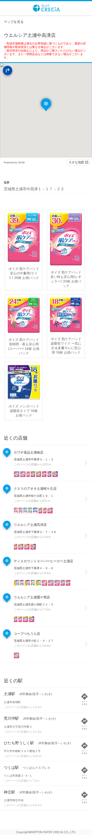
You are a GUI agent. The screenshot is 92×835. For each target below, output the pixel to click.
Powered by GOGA (14, 162)
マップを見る (14, 22)
